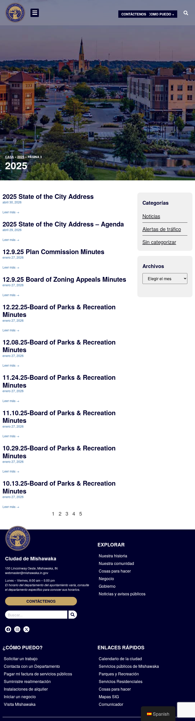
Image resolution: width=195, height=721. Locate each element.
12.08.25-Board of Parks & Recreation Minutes (59, 345)
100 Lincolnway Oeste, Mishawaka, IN (31, 568)
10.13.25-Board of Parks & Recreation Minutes (59, 487)
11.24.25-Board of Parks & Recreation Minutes (59, 381)
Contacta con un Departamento (32, 666)
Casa (9, 157)
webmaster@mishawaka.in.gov (26, 573)
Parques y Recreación (119, 674)
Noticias (151, 216)
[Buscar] (72, 615)
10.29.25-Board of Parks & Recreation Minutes (59, 451)
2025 (20, 157)
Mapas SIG (109, 696)
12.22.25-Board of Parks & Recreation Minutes (59, 310)
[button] (34, 13)
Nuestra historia (113, 556)
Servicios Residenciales (120, 681)
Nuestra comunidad (116, 563)
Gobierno (107, 586)
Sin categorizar (159, 241)
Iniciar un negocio (20, 696)
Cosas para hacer (115, 571)
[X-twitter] (26, 629)
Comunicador (111, 704)
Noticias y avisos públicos (122, 594)
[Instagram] (17, 629)
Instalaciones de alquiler (26, 689)
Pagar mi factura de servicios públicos (38, 674)
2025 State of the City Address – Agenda (63, 224)
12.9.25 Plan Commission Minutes (53, 251)
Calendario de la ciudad (120, 658)
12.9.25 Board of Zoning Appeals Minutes (64, 279)
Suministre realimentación (27, 681)
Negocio (106, 578)
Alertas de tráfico (161, 229)
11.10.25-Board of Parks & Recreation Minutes (59, 416)
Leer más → (11, 212)
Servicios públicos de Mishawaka (129, 666)
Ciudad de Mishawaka (30, 558)
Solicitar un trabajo (21, 658)
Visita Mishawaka (20, 704)
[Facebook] (8, 629)
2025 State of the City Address (48, 196)
